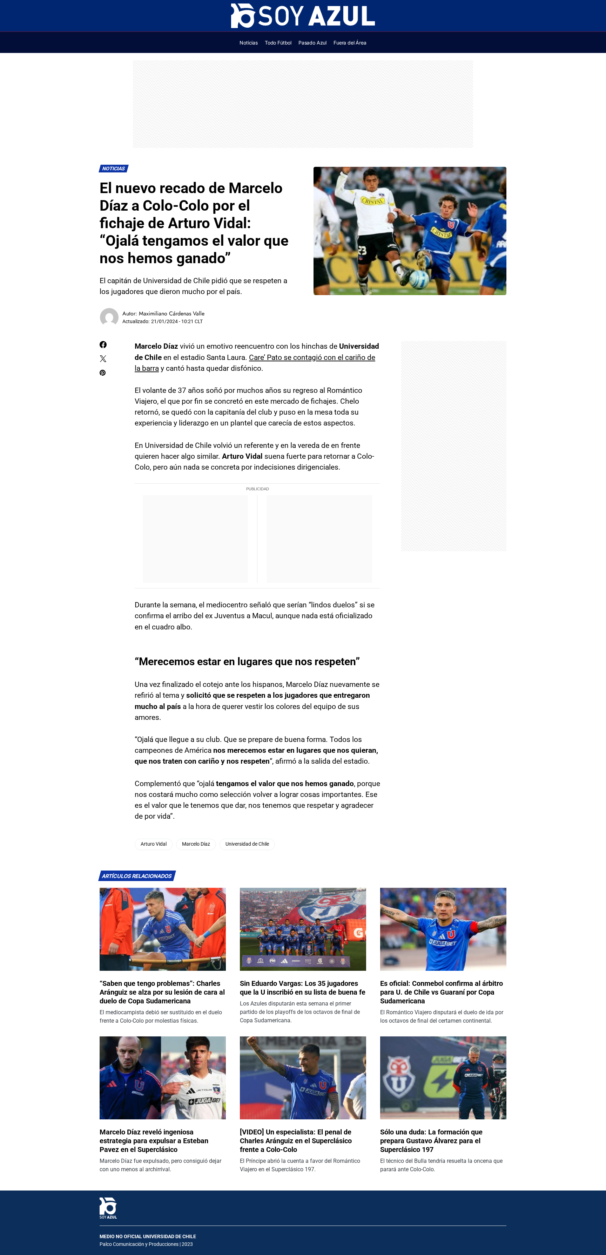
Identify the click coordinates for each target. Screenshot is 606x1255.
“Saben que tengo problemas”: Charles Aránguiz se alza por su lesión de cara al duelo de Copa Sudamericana (162, 992)
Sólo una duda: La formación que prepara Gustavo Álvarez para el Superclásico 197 (431, 1141)
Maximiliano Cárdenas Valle (171, 313)
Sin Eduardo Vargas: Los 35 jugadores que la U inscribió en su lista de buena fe (302, 987)
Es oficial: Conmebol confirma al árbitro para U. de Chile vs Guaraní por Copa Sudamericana (441, 992)
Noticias (114, 169)
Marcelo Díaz (196, 844)
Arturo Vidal (154, 844)
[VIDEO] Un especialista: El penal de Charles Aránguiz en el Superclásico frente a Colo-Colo (296, 1141)
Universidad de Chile (247, 844)
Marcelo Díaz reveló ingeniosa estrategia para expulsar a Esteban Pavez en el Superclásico (154, 1141)
